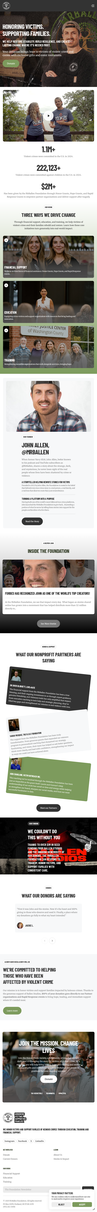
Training (7, 1181)
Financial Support (11, 1173)
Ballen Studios (34, 993)
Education (8, 1177)
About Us (58, 1155)
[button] (48, 116)
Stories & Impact (61, 1159)
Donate (11, 63)
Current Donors (10, 1159)
